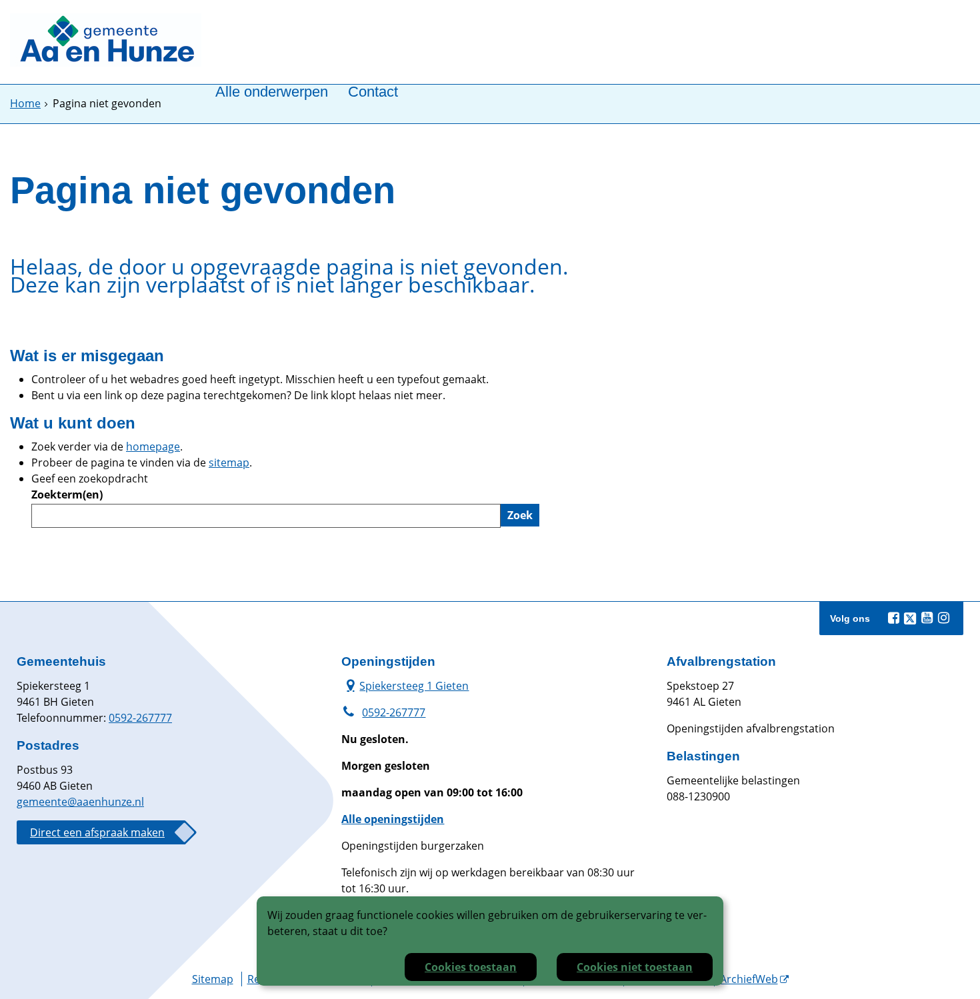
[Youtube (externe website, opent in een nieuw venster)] (926, 617)
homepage (153, 446)
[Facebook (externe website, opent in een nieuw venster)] (893, 617)
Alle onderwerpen (271, 92)
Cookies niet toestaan (635, 967)
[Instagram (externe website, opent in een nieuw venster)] (943, 617)
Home (25, 103)
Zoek (520, 515)
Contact (373, 92)
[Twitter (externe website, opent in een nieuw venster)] (910, 618)
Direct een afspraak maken (97, 832)
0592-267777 (140, 717)
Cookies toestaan (471, 967)
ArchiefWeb (749, 979)
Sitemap (212, 979)
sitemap (229, 462)
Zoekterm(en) (67, 494)
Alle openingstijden (392, 819)
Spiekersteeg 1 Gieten (405, 685)
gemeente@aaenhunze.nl (80, 801)
